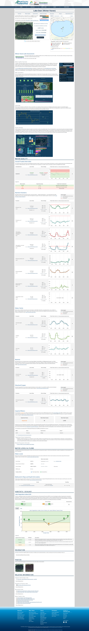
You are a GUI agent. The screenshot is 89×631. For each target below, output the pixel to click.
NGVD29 (51, 485)
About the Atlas (65, 613)
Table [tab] (21, 508)
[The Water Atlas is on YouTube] (66, 622)
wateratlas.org (66, 611)
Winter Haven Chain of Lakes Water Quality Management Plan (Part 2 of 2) (30, 602)
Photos (60, 13)
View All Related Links (19, 581)
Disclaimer (64, 617)
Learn (41, 610)
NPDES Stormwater (20, 612)
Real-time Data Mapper (20, 618)
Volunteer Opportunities (55, 612)
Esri (60, 39)
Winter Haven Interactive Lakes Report (24, 603)
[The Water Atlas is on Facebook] (64, 622)
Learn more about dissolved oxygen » (43, 388)
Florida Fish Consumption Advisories (32, 426)
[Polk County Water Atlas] (21, 2)
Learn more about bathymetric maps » (36, 479)
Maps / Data (31, 610)
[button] (52, 18)
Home (21, 7)
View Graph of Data (36, 471)
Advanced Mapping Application (33, 613)
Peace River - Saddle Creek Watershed (32, 20)
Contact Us (65, 614)
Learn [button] (54, 7)
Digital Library (42, 616)
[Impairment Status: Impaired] (44, 15)
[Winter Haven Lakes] (44, 17)
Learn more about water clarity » (31, 312)
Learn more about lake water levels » (33, 456)
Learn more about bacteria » (22, 364)
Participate (54, 610)
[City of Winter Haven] (43, 3)
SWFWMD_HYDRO (58, 461)
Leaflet (55, 39)
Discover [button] (33, 7)
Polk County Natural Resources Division (33, 174)
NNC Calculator (31, 621)
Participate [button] (66, 7)
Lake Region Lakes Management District (24, 585)
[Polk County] (31, 3)
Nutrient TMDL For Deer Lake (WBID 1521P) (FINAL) (25, 444)
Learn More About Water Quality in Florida (33, 41)
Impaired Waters (19, 613)
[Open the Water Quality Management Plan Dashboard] (66, 72)
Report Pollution (44, 18)
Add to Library (54, 616)
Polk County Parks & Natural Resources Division (27, 485)
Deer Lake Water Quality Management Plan (25, 597)
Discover (19, 610)
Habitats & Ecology (43, 13)
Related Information (69, 13)
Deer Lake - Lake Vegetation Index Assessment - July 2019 (27, 579)
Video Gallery (42, 612)
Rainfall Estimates (31, 618)
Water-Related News (20, 617)
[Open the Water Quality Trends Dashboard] (34, 89)
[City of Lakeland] (36, 3)
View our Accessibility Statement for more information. (55, 627)
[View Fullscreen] (52, 22)
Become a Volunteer (44, 20)
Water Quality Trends (20, 616)
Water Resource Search (32, 612)
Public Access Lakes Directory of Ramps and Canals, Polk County (28, 590)
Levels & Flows (35, 13)
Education (41, 621)
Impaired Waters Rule (56, 412)
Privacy (64, 618)
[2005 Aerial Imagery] (19, 567)
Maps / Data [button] (43, 7)
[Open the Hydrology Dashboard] (34, 117)
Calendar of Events (43, 618)
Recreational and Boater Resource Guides (22, 554)
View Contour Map (67, 485)
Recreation (52, 13)
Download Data (40, 37)
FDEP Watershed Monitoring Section (33, 375)
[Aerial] (29, 567)
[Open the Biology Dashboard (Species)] (34, 146)
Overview (19, 13)
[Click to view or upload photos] (24, 31)
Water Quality (27, 13)
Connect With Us (65, 620)
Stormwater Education (43, 622)
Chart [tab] (17, 508)
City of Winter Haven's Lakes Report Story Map (24, 68)
